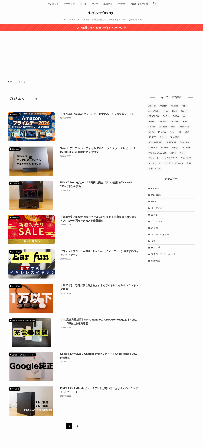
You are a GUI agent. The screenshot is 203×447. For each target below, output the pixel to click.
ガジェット (153, 158)
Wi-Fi (153, 201)
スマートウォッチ (160, 234)
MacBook (163, 127)
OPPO (151, 132)
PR (179, 132)
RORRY (152, 137)
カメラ (183, 153)
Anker (184, 106)
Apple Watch (154, 111)
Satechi (163, 137)
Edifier (176, 116)
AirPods (152, 106)
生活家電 (155, 260)
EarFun (166, 116)
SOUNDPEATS (155, 142)
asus (166, 111)
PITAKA (162, 132)
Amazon (163, 106)
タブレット (156, 241)
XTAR (173, 153)
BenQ (174, 111)
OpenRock (184, 127)
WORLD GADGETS (157, 153)
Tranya (175, 147)
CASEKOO (153, 116)
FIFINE (151, 121)
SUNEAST (171, 142)
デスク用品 (186, 158)
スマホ (154, 228)
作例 (189, 163)
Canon (184, 111)
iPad (185, 121)
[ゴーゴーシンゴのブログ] (101, 13)
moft (173, 127)
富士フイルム (154, 168)
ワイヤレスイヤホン (174, 163)
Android (174, 106)
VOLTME (186, 147)
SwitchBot (184, 142)
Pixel (172, 132)
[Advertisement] (101, 55)
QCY (187, 132)
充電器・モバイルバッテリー (165, 254)
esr (184, 116)
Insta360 (175, 121)
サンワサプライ (170, 158)
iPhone (151, 127)
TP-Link (164, 147)
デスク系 (155, 247)
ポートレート (154, 163)
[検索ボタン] (154, 3)
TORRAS (152, 147)
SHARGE (174, 137)
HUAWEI (163, 121)
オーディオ (156, 208)
